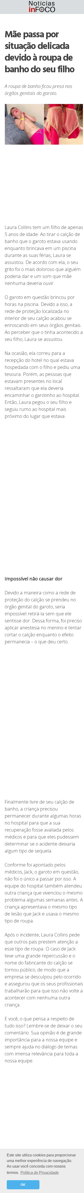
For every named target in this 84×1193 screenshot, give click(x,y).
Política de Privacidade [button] (40, 1173)
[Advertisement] (44, 185)
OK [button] (23, 1184)
